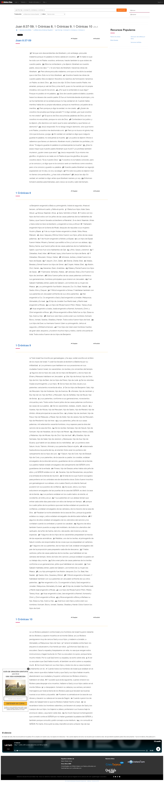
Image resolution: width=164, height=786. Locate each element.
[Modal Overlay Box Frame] (15, 690)
